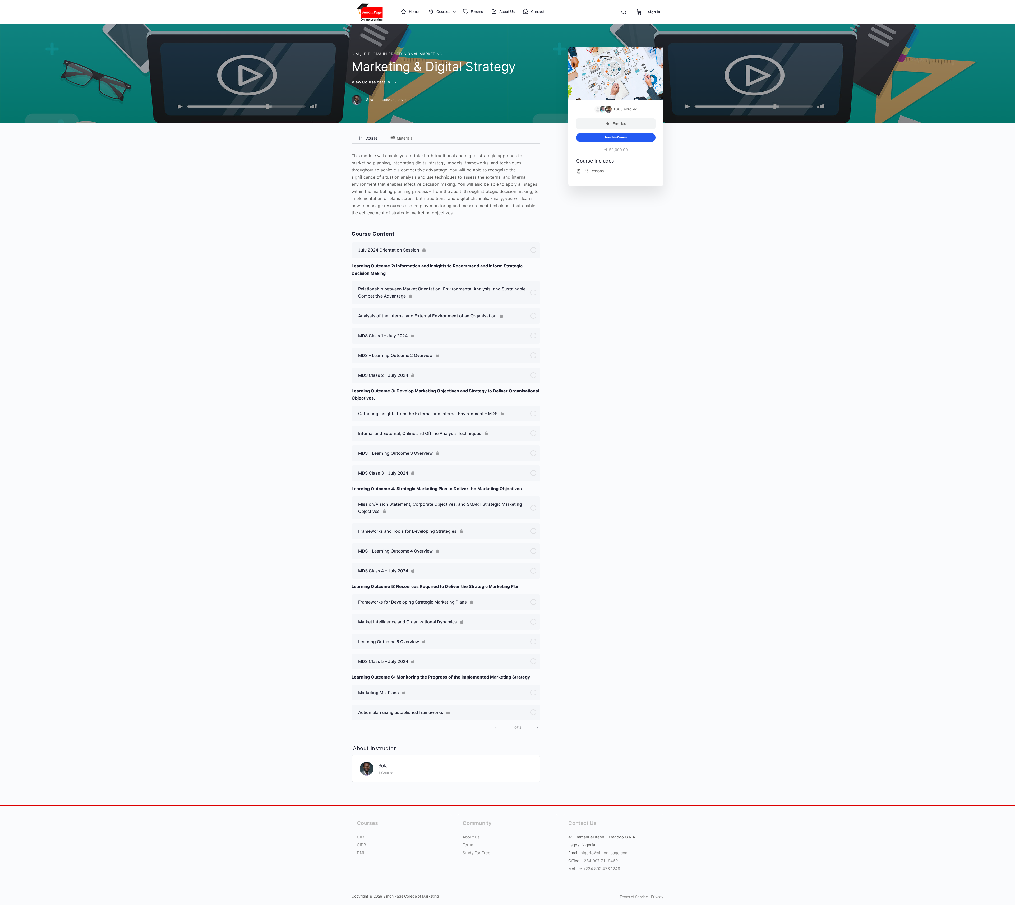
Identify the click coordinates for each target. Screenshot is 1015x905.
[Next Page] (537, 727)
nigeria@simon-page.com (604, 852)
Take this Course (616, 137)
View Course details (371, 82)
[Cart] (639, 12)
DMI (360, 852)
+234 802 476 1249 (601, 868)
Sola (383, 765)
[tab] (367, 138)
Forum (468, 844)
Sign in (654, 12)
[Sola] (366, 768)
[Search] (624, 12)
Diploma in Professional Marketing (403, 54)
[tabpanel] (446, 180)
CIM (356, 54)
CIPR (361, 844)
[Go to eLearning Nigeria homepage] (370, 11)
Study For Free (476, 852)
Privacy (657, 896)
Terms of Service (634, 896)
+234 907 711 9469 (600, 860)
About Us (472, 836)
